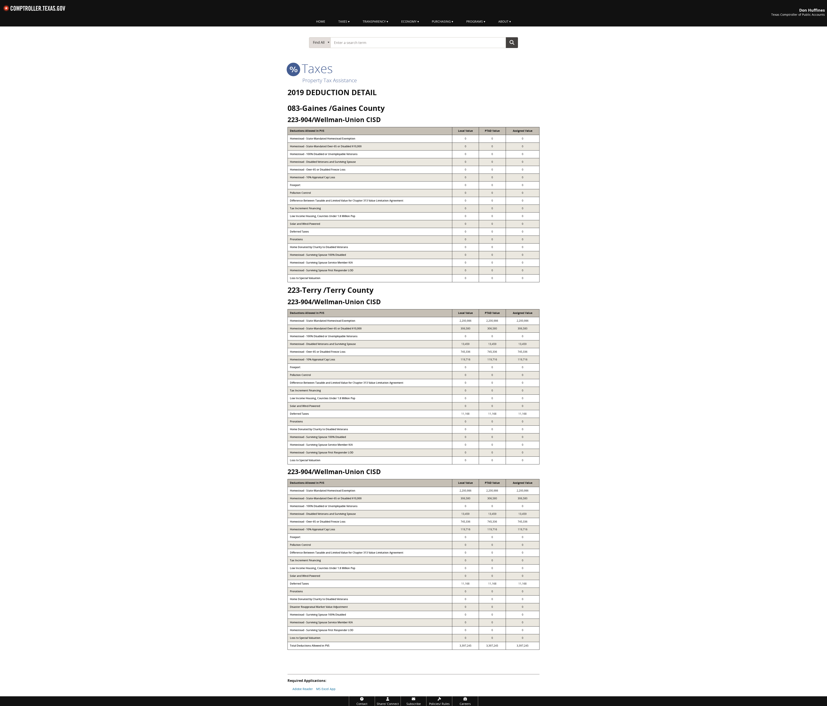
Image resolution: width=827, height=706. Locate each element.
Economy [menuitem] (409, 21)
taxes (315, 68)
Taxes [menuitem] (342, 21)
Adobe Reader (302, 689)
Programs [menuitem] (474, 21)
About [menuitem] (503, 21)
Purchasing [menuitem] (441, 21)
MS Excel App (326, 689)
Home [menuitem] (320, 21)
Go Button (512, 42)
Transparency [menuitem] (374, 21)
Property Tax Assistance (329, 80)
